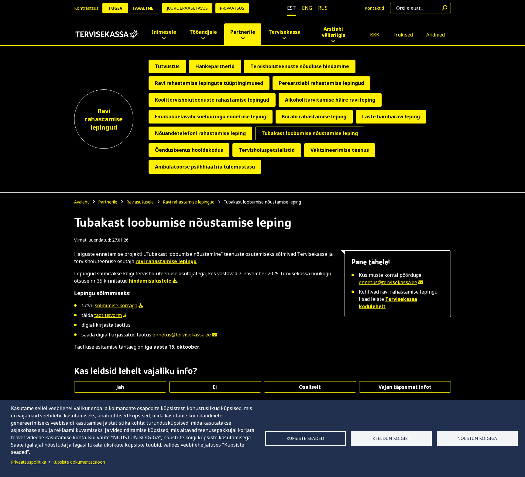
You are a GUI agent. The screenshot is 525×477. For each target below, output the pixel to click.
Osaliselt (310, 387)
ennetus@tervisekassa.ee (388, 282)
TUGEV (115, 8)
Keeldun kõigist (391, 438)
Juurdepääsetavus (187, 8)
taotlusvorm (108, 315)
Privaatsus (232, 8)
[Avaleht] (106, 34)
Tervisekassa (284, 32)
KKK (374, 34)
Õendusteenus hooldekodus (189, 150)
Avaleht (81, 202)
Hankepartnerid (215, 66)
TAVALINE (142, 8)
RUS (323, 8)
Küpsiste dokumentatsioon (78, 462)
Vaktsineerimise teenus (340, 150)
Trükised (403, 34)
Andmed (435, 34)
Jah (120, 387)
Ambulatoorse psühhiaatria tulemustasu (205, 166)
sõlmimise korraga (116, 305)
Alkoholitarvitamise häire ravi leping (330, 99)
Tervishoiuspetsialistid (267, 150)
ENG (307, 8)
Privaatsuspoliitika (28, 462)
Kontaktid (374, 8)
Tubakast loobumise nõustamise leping (310, 133)
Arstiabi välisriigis (333, 32)
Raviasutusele (140, 202)
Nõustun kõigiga (477, 438)
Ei (215, 387)
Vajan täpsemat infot (405, 387)
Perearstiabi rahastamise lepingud (321, 83)
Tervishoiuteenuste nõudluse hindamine (299, 66)
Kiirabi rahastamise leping (314, 116)
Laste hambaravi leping (391, 116)
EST (291, 8)
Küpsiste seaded (305, 438)
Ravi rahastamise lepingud (104, 119)
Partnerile (242, 32)
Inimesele (164, 32)
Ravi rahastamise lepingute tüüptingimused (209, 83)
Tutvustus (167, 66)
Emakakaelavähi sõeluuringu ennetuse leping (210, 116)
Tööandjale (203, 32)
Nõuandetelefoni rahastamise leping (200, 133)
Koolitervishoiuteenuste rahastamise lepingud (212, 99)
